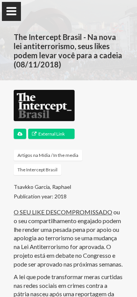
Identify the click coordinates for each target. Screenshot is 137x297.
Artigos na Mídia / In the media (48, 155)
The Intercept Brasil (37, 169)
